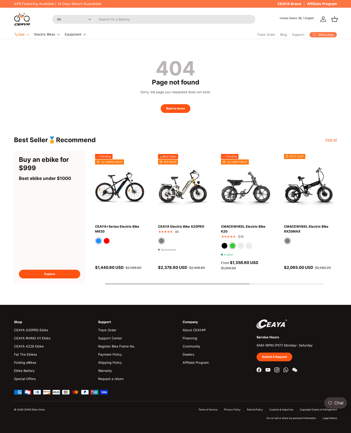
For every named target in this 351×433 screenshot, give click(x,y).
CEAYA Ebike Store (34, 409)
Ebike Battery (24, 371)
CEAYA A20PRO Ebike (31, 330)
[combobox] (153, 19)
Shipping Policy (110, 362)
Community (191, 346)
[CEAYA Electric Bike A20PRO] (183, 187)
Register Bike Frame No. (116, 346)
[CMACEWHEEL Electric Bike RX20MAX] (309, 187)
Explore (49, 274)
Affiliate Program (322, 4)
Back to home (175, 108)
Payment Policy (110, 354)
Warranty (105, 371)
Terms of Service (208, 409)
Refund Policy (255, 409)
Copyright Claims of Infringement (318, 409)
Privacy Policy (232, 409)
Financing (190, 338)
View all (331, 140)
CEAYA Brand (289, 4)
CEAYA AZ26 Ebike (29, 346)
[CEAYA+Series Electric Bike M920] (120, 187)
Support (298, 34)
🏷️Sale (19, 34)
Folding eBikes (25, 362)
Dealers (188, 354)
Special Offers (25, 379)
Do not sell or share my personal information (291, 418)
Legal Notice (330, 418)
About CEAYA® (194, 330)
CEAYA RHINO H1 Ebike (32, 338)
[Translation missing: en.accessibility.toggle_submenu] (27, 34)
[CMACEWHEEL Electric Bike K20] (246, 187)
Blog (283, 34)
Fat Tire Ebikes (25, 354)
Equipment (73, 34)
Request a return (111, 379)
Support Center (110, 338)
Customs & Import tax (281, 409)
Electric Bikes (44, 34)
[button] (334, 19)
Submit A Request (274, 356)
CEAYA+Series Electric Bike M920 (117, 228)
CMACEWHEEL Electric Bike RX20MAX (306, 228)
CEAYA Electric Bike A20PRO (181, 226)
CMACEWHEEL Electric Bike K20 (243, 228)
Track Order (266, 34)
